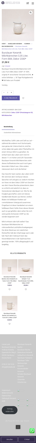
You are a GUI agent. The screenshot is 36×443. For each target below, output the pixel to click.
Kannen (27, 43)
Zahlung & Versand (9, 398)
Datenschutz (6, 396)
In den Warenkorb (10, 98)
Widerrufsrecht (7, 393)
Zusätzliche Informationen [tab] (12, 132)
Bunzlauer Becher (24, 350)
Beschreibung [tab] (8, 126)
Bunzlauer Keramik (15, 43)
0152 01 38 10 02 (8, 364)
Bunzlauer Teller (23, 360)
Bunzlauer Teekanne (25, 358)
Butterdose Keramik (25, 352)
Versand (7, 66)
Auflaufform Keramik (25, 355)
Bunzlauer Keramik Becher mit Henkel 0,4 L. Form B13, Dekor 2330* (9, 315)
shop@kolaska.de (8, 367)
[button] (30, 12)
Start (4, 43)
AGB (3, 401)
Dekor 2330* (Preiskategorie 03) (22, 112)
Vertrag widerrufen (10, 410)
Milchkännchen (7, 46)
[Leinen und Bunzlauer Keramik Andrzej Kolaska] (11, 2)
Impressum (6, 390)
